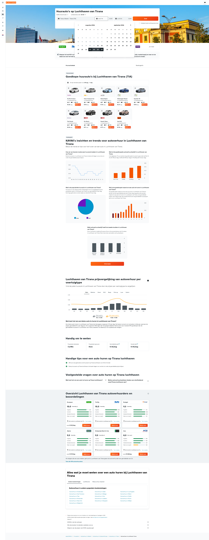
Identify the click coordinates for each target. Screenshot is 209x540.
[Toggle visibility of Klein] (76, 218)
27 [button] (90, 49)
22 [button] (98, 45)
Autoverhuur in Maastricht (76, 503)
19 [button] (86, 45)
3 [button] (78, 38)
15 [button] (98, 41)
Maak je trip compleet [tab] (98, 481)
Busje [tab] (109, 292)
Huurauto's (76, 536)
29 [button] (98, 49)
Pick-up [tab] (116, 292)
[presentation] (148, 393)
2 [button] (101, 34)
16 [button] (101, 41)
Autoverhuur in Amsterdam (76, 491)
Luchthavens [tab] (86, 481)
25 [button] (82, 49)
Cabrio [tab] (127, 292)
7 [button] (107, 38)
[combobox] (62, 14)
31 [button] (78, 53)
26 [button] (86, 49)
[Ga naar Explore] (3, 22)
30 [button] (102, 49)
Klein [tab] (86, 292)
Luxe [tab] (122, 292)
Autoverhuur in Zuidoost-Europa (100, 536)
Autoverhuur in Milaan (126, 501)
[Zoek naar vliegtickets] (3, 7)
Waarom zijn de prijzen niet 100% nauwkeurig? (80, 528)
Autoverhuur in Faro (100, 496)
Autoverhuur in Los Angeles (127, 491)
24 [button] (78, 49)
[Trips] (3, 30)
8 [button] (111, 38)
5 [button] (86, 38)
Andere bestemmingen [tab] (74, 481)
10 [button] (78, 41)
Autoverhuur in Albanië (86, 536)
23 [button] (102, 45)
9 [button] (101, 38)
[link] (107, 264)
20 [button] (90, 45)
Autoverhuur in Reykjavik (101, 501)
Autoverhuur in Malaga (100, 494)
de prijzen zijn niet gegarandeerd (100, 517)
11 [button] (82, 41)
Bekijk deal (77, 104)
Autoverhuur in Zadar (100, 491)
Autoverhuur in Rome (125, 498)
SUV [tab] (104, 292)
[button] (3, 2)
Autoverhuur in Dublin (126, 496)
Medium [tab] (93, 292)
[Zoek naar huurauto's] (3, 14)
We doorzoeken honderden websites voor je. (80, 525)
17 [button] (78, 45)
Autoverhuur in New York (75, 501)
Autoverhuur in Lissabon (101, 498)
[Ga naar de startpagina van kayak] (11, 3)
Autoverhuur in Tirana (114, 536)
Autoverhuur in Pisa (74, 496)
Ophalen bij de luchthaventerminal (149, 23)
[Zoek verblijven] (3, 11)
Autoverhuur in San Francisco (76, 494)
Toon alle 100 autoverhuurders (74, 461)
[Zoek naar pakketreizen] (3, 17)
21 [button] (94, 45)
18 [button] (82, 45)
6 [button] (130, 34)
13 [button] (90, 41)
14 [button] (94, 41)
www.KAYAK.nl (69, 536)
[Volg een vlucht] (3, 25)
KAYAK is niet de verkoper (74, 522)
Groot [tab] (99, 292)
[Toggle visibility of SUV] (89, 218)
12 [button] (86, 41)
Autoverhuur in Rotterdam (76, 498)
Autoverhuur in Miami (125, 494)
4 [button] (82, 38)
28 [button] (94, 49)
